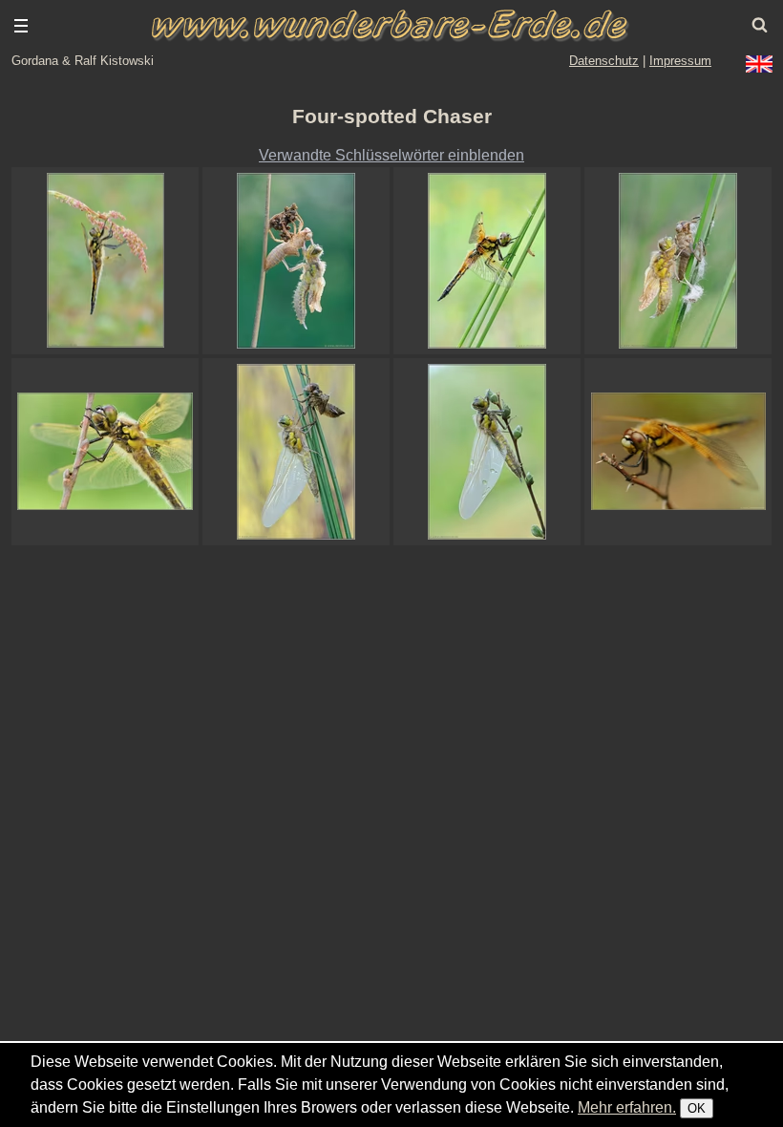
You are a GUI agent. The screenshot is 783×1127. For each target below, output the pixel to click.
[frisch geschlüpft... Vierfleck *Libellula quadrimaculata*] (296, 260)
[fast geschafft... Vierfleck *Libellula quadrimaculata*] (296, 451)
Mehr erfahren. (627, 1107)
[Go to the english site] (759, 64)
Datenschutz (604, 60)
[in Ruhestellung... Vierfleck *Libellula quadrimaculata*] (105, 451)
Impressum (680, 60)
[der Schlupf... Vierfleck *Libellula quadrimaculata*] (678, 260)
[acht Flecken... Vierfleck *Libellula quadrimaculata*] (487, 260)
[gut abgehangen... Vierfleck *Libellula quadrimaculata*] (105, 260)
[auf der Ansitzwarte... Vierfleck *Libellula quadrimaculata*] (678, 451)
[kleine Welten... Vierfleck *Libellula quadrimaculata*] (487, 451)
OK (697, 1108)
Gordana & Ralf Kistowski (82, 60)
